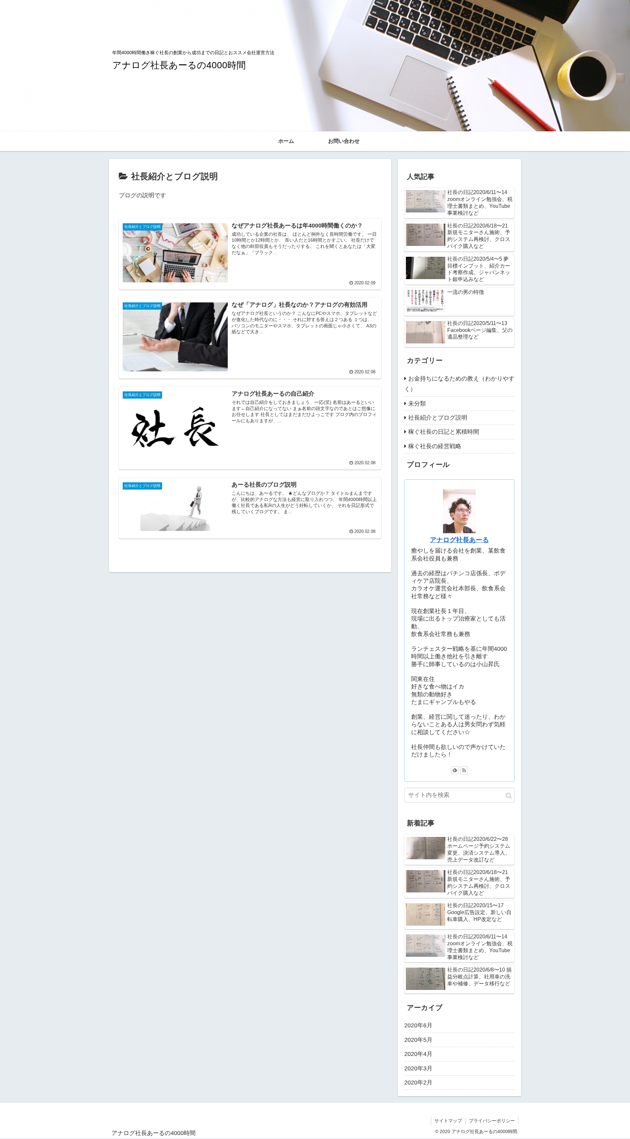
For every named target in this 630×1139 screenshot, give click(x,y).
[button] (508, 796)
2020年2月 (418, 1082)
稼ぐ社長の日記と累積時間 (443, 431)
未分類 (417, 403)
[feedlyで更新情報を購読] (455, 770)
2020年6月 (418, 1025)
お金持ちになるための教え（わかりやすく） (459, 383)
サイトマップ (448, 1120)
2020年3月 (418, 1068)
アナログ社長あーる (459, 539)
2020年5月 (418, 1039)
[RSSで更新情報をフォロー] (464, 770)
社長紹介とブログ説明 (437, 417)
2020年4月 (418, 1053)
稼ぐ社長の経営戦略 (434, 446)
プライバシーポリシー (492, 1120)
